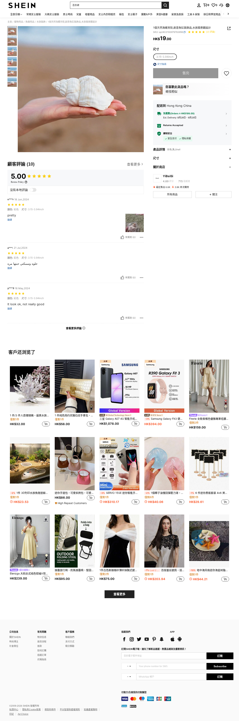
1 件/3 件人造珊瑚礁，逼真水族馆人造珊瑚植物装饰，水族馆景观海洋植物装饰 (30, 415)
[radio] (165, 57)
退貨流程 (41, 641)
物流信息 (41, 637)
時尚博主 (13, 641)
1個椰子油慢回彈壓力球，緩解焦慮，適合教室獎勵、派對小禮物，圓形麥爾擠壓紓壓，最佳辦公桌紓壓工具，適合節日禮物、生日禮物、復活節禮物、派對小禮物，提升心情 (164, 492)
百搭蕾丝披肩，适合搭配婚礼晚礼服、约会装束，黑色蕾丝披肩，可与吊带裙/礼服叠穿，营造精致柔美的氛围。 (164, 570)
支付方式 (69, 641)
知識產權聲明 (90, 709)
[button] (221, 5)
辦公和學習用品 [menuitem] (212, 14)
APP (172, 632)
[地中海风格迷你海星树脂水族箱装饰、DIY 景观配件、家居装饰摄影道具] (209, 541)
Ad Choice (23, 714)
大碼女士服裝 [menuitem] (52, 14)
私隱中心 (13, 709)
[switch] (33, 190)
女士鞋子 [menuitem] (132, 14)
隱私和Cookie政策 (31, 709)
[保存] (226, 73)
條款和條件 (50, 709)
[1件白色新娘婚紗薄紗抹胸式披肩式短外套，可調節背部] (119, 541)
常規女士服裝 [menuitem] (33, 14)
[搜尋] (165, 5)
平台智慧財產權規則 (70, 709)
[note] (71, 503)
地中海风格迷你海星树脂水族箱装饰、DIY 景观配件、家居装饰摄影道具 (209, 570)
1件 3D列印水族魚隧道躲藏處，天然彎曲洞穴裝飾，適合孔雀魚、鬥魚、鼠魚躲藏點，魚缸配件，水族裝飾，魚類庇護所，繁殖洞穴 (30, 492)
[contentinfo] (177, 699)
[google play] (179, 641)
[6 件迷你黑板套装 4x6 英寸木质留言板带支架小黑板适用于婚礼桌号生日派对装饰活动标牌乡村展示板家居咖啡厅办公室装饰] (209, 463)
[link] (206, 5)
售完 (185, 73)
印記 (11, 714)
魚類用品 (29, 22)
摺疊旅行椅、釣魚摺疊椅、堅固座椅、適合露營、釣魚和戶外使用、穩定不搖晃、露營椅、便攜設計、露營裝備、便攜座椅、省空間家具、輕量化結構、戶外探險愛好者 (75, 570)
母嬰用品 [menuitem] (90, 14)
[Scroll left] (223, 14)
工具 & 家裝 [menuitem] (193, 14)
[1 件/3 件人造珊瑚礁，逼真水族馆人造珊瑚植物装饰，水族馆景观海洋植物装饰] (30, 386)
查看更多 (119, 594)
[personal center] (199, 5)
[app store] (172, 641)
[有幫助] (122, 237)
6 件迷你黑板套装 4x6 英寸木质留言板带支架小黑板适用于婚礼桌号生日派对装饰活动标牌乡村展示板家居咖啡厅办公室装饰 (209, 492)
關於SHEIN (15, 637)
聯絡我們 (69, 637)
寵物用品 (18, 22)
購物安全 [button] (167, 133)
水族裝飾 (41, 22)
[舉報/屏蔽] (141, 237)
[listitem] (29, 395)
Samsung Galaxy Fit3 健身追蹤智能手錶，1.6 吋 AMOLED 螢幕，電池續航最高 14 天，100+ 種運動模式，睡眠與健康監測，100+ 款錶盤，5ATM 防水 (164, 418)
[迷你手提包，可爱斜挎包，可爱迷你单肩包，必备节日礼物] (75, 463)
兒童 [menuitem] (78, 14)
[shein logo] (21, 5)
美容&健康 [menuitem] (162, 14)
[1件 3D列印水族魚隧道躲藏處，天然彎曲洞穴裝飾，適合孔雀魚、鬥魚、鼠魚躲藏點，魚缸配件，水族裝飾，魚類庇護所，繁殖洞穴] (30, 463)
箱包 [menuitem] (121, 14)
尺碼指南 (41, 659)
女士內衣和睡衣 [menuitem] (106, 14)
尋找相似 (171, 91)
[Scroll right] (228, 14)
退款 (39, 646)
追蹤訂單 (41, 655)
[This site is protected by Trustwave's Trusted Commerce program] (124, 706)
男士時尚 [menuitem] (68, 14)
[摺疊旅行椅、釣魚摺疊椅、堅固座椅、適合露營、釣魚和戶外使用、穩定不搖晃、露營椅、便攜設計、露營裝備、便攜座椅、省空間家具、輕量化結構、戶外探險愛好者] (75, 541)
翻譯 (9, 220)
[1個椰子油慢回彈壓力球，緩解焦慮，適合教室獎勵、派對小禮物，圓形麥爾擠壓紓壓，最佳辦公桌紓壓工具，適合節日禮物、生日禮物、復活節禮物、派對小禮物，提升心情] (164, 463)
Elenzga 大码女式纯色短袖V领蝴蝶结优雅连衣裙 (30, 573)
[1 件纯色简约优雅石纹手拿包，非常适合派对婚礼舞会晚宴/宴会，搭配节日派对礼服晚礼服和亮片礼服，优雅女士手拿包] (75, 386)
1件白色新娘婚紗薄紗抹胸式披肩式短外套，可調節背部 (119, 570)
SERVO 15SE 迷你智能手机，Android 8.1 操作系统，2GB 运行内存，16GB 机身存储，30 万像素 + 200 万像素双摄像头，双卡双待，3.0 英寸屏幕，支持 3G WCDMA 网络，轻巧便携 (119, 492)
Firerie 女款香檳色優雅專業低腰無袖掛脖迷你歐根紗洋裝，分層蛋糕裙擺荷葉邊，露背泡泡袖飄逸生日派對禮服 (209, 418)
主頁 (9, 22)
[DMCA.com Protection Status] (133, 706)
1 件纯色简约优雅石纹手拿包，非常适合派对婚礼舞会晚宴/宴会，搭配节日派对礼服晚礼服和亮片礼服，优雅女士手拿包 (75, 415)
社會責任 (13, 646)
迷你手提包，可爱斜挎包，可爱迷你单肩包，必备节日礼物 (75, 492)
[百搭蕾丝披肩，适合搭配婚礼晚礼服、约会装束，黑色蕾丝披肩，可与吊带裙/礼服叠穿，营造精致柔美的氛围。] (164, 541)
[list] (143, 639)
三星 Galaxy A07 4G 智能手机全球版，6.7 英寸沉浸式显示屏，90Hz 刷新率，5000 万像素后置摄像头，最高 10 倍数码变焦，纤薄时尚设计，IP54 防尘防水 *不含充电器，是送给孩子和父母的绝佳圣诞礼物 (119, 418)
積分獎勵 (69, 646)
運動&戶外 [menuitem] (147, 14)
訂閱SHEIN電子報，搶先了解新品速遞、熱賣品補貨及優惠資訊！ (154, 649)
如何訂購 (41, 650)
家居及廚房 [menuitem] (177, 14)
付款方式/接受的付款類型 (134, 692)
